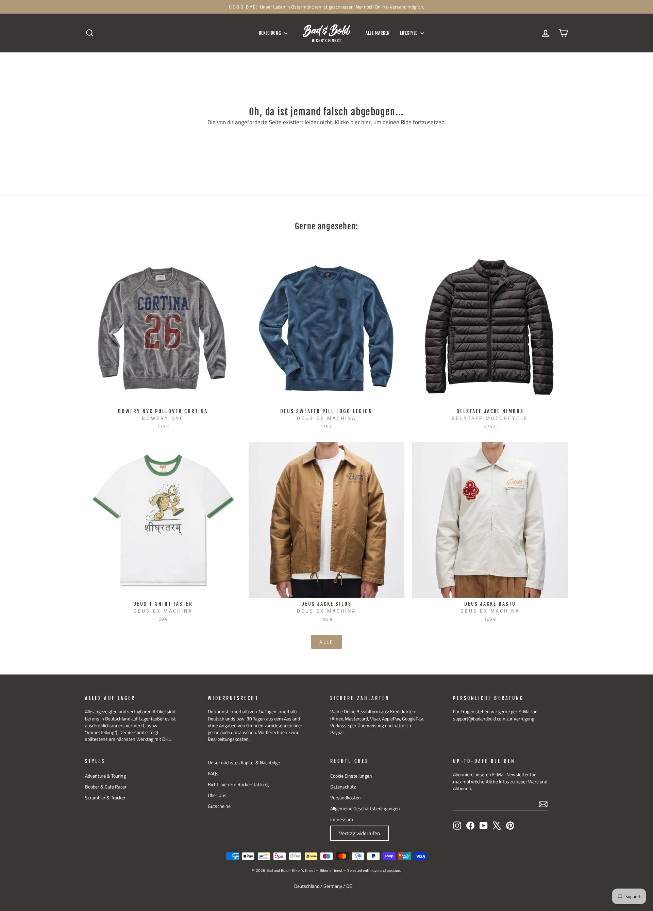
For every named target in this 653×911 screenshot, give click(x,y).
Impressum (341, 819)
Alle (326, 641)
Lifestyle (409, 33)
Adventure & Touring (105, 776)
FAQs (213, 773)
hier (366, 122)
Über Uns (217, 795)
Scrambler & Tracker (105, 797)
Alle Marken (378, 33)
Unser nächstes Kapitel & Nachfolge (244, 762)
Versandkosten (345, 797)
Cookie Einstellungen (351, 776)
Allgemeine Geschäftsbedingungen (365, 808)
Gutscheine (219, 806)
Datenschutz (343, 787)
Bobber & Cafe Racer (106, 787)
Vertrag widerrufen (359, 833)
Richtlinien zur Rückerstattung (238, 784)
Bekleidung (270, 33)
